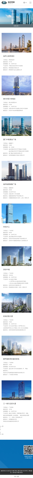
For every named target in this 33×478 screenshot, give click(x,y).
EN (26, 2)
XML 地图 (16, 476)
